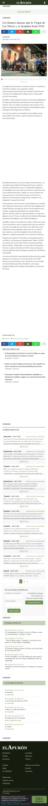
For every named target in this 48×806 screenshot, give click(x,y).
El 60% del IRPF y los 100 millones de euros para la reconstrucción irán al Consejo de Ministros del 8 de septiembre (23, 658)
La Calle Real (6, 771)
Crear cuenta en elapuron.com (34, 602)
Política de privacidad (13, 804)
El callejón (9, 694)
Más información (25, 804)
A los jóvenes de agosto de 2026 (16, 701)
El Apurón (6, 37)
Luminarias (9, 692)
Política (5, 756)
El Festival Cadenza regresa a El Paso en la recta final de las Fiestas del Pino (23, 649)
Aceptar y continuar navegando (39, 800)
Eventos (28, 768)
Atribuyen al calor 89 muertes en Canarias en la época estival (24, 668)
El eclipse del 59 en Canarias (15, 718)
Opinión (5, 765)
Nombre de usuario (13, 593)
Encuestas (28, 771)
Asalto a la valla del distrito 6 (15, 709)
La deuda (8, 727)
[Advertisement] (24, 403)
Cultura (28, 759)
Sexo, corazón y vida (13, 720)
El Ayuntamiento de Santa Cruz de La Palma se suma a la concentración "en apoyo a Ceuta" (23, 633)
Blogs (4, 768)
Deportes (28, 756)
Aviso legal (5, 793)
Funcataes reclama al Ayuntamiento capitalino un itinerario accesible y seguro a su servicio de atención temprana (25, 376)
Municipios (24, 11)
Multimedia (6, 777)
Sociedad (28, 753)
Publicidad (6, 783)
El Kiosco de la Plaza (32, 765)
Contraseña (10, 601)
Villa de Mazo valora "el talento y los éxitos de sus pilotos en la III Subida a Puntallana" (23, 641)
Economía (5, 759)
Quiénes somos (8, 780)
